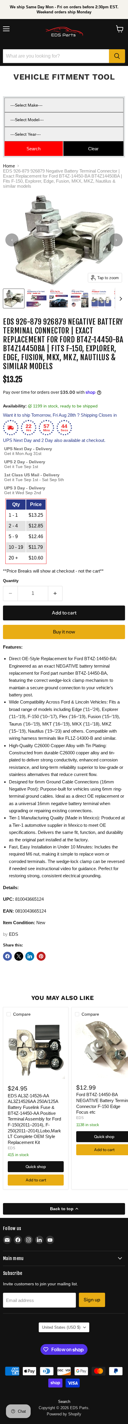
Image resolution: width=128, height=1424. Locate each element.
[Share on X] (18, 956)
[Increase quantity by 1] (55, 593)
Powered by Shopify (64, 1414)
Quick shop (36, 1166)
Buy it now (64, 632)
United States (61, 1327)
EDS (13, 934)
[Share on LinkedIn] (29, 956)
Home (9, 165)
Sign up (92, 1300)
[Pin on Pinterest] (41, 956)
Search (64, 1401)
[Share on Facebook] (7, 956)
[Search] (117, 56)
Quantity (10, 581)
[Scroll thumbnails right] (119, 299)
